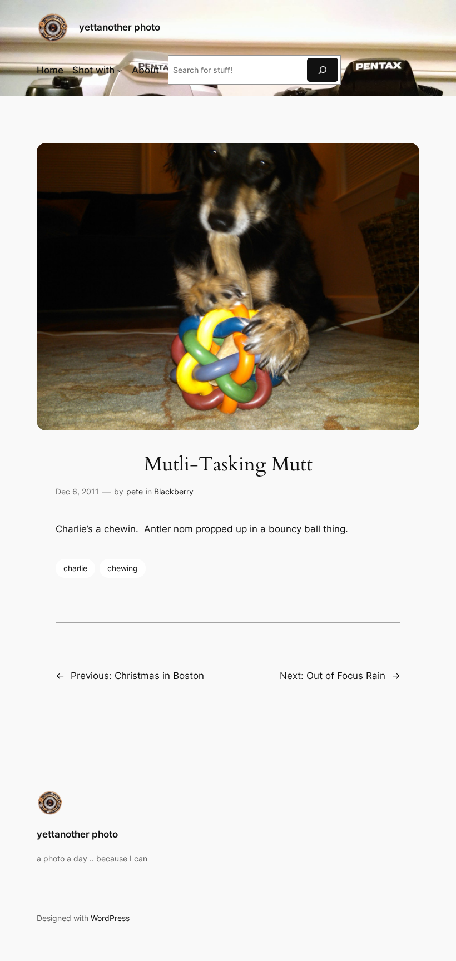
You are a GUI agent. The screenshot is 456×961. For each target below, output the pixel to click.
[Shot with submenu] (119, 70)
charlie (75, 568)
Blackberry (174, 491)
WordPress (110, 918)
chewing (122, 568)
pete (134, 491)
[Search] (322, 70)
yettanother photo (119, 27)
